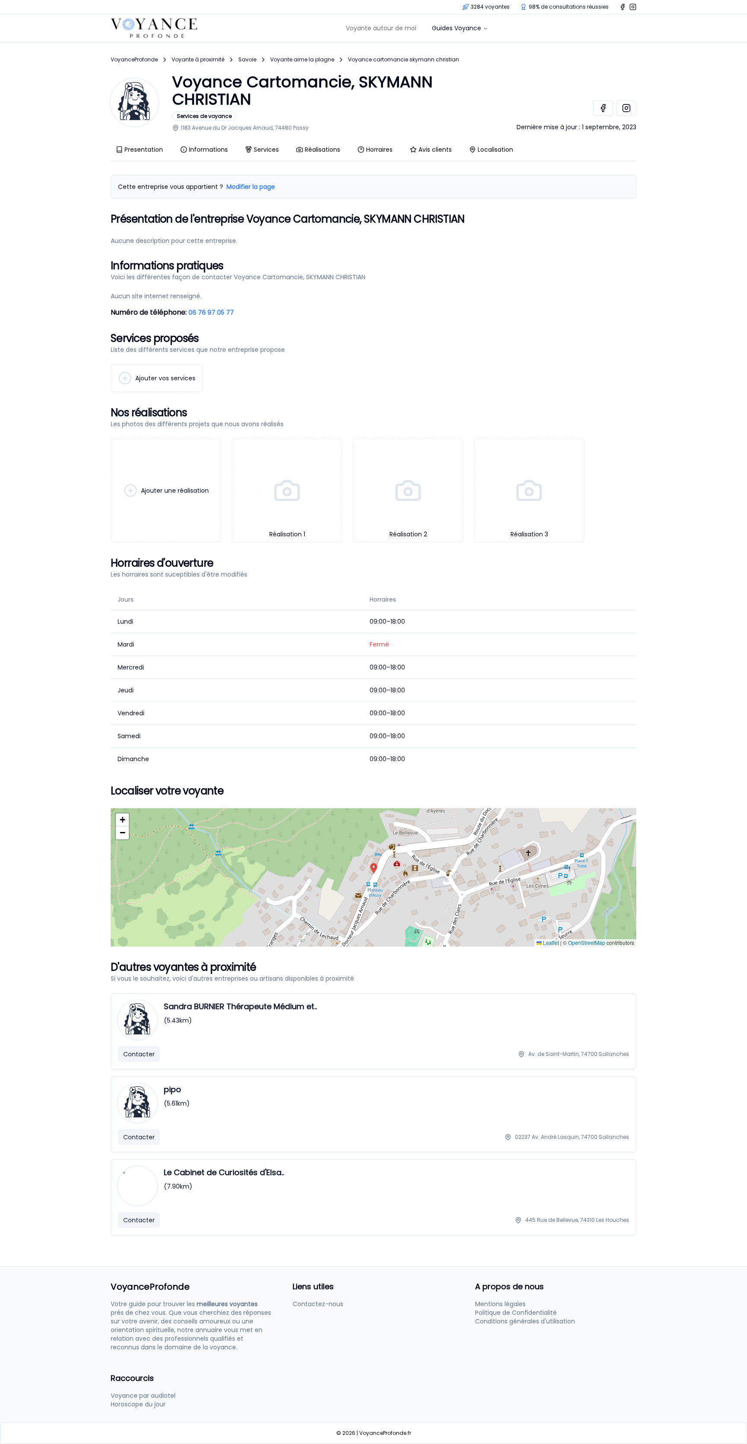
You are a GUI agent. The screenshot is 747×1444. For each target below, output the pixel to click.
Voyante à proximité (198, 59)
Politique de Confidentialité (516, 1312)
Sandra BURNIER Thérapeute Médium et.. (240, 1006)
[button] (373, 868)
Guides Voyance (456, 28)
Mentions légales (500, 1304)
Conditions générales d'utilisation (525, 1321)
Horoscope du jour (138, 1404)
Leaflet (550, 942)
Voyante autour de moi (381, 28)
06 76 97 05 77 (211, 312)
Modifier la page (251, 186)
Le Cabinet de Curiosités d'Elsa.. (224, 1172)
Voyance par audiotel (143, 1395)
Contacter (139, 1054)
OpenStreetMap (586, 942)
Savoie (247, 59)
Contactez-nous (318, 1304)
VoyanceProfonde (134, 59)
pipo (172, 1089)
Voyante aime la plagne (302, 59)
